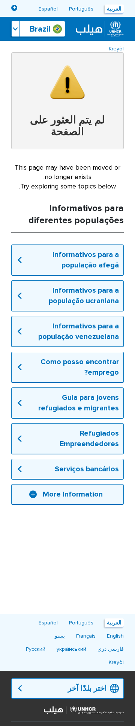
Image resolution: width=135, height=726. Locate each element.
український (71, 35)
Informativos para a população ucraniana (84, 295)
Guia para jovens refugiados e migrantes (78, 403)
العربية (114, 9)
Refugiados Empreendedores (89, 438)
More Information (73, 494)
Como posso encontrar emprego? (79, 367)
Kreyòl (116, 49)
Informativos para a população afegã (85, 260)
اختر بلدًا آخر (87, 688)
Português (81, 9)
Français (86, 636)
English (115, 636)
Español (48, 9)
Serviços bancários (87, 469)
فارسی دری (111, 649)
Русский (35, 649)
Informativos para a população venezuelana (78, 331)
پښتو (60, 636)
